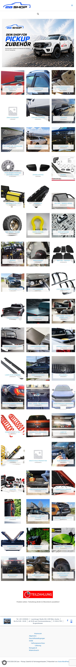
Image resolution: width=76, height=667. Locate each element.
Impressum (38, 633)
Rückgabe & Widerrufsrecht (34, 649)
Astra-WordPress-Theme (66, 661)
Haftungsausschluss (38, 643)
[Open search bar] (38, 14)
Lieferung (38, 645)
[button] (4, 662)
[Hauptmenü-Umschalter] (72, 5)
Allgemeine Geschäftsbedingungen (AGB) (37, 638)
